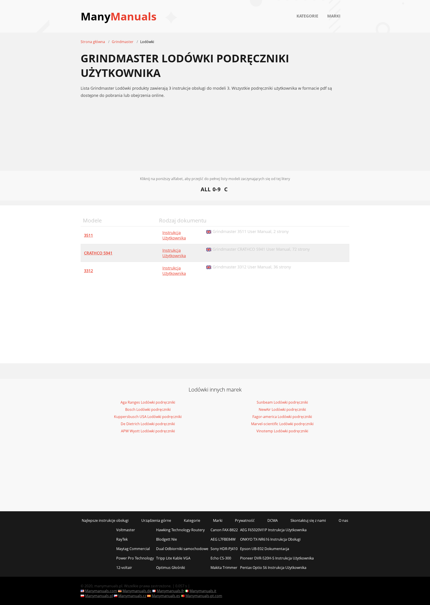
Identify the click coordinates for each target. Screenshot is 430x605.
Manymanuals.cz (132, 595)
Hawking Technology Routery (180, 529)
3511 (88, 235)
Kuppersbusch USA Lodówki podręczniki (148, 416)
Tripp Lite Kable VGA (173, 558)
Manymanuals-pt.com (203, 595)
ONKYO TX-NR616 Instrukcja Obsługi (270, 539)
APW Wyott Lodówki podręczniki (148, 431)
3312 (88, 270)
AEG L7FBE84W (223, 539)
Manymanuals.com (101, 590)
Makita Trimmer (224, 567)
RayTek (122, 539)
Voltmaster (125, 529)
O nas (343, 520)
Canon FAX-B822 (224, 529)
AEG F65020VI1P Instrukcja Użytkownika (273, 529)
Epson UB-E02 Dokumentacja (264, 548)
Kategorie (307, 16)
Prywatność (245, 520)
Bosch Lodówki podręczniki (148, 409)
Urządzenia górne (156, 520)
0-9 (217, 189)
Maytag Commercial (133, 548)
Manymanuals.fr (170, 590)
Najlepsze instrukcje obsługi (105, 520)
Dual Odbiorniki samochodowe (182, 548)
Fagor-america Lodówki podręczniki (282, 416)
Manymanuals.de (137, 590)
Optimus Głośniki (170, 567)
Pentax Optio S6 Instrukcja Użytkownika (273, 567)
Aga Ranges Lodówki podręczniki (147, 402)
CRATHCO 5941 (98, 253)
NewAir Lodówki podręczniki (282, 409)
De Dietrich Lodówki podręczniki (148, 423)
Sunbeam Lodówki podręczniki (282, 402)
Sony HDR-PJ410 (224, 548)
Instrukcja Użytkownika (174, 235)
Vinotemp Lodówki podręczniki (282, 431)
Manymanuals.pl (99, 595)
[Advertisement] (215, 139)
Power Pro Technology (135, 558)
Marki (333, 16)
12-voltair (124, 567)
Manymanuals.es (166, 595)
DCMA (272, 520)
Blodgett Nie (166, 539)
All (206, 189)
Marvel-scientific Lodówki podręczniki (282, 423)
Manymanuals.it (202, 590)
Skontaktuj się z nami (308, 520)
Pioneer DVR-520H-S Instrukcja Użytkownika (277, 558)
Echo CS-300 (221, 558)
